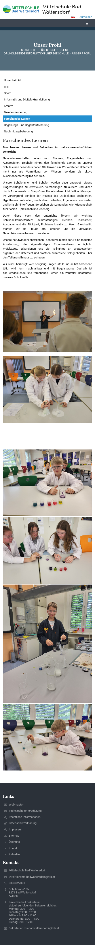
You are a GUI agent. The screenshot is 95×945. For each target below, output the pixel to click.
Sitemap (14, 835)
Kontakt (14, 848)
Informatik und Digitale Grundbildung (27, 99)
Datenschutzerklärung (22, 823)
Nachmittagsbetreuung (18, 131)
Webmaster (16, 804)
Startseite (29, 50)
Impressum (16, 829)
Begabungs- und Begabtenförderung (26, 125)
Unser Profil (81, 53)
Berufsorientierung (15, 112)
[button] (73, 16)
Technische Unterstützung (25, 810)
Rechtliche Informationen (24, 817)
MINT (7, 86)
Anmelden (86, 17)
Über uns (14, 841)
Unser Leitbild (12, 80)
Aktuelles (15, 854)
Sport (7, 93)
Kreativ (8, 106)
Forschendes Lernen (17, 118)
